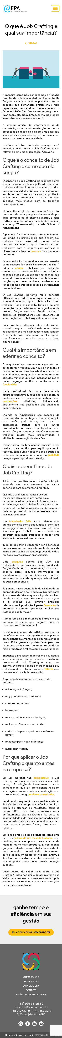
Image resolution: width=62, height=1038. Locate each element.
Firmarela (42, 1035)
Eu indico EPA (31, 985)
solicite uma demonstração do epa (31, 932)
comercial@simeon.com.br (31, 1007)
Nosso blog (31, 981)
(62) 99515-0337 (31, 1004)
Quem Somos (31, 977)
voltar (32, 43)
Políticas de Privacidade (31, 994)
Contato (31, 990)
